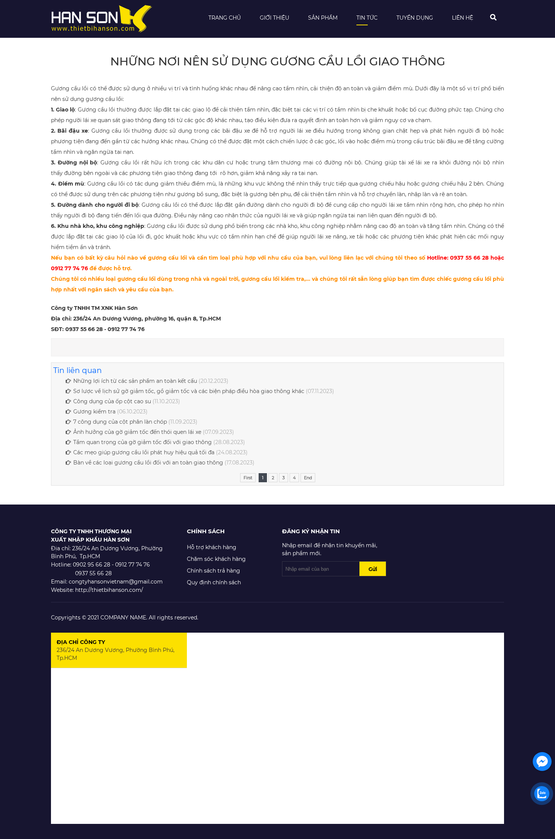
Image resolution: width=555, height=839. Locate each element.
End (308, 477)
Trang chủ (224, 17)
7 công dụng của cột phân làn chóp (120, 421)
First (248, 477)
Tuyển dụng (414, 17)
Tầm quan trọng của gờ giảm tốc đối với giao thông (142, 442)
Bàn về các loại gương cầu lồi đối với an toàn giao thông (148, 462)
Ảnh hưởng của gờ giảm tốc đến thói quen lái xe (137, 432)
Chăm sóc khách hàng (216, 559)
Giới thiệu (274, 17)
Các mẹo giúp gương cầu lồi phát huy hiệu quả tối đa (143, 452)
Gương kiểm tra (94, 411)
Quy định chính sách (214, 582)
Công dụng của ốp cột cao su (112, 401)
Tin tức (367, 17)
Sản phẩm (323, 17)
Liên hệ (462, 17)
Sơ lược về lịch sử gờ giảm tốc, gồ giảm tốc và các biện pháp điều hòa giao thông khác (188, 391)
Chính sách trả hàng (213, 570)
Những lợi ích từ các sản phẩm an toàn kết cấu (135, 381)
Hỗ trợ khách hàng (211, 547)
